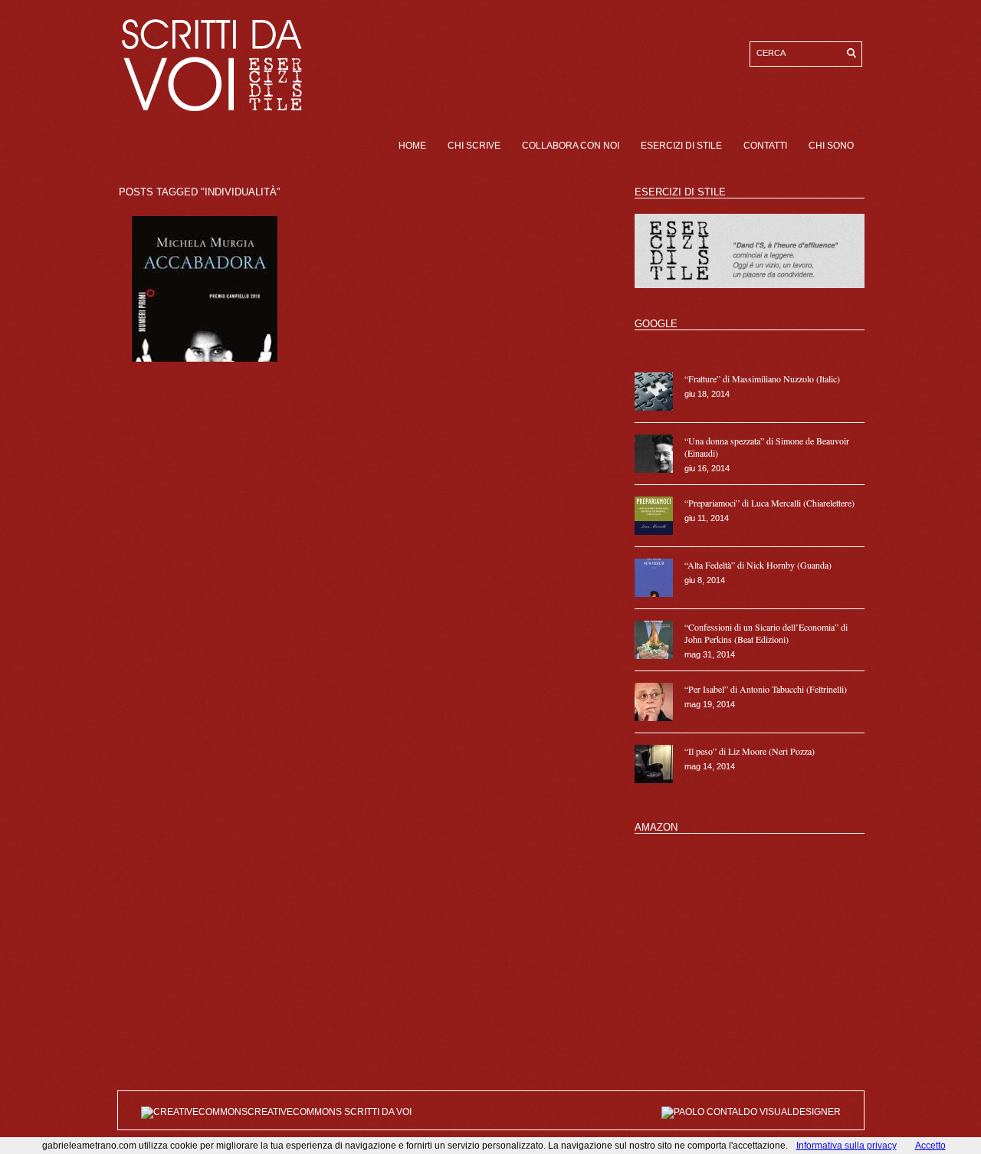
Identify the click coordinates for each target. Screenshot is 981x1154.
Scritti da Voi (378, 1111)
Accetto (930, 1145)
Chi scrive (474, 145)
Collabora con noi (570, 145)
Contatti (765, 145)
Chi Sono (831, 145)
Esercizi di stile (681, 145)
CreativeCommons (296, 1111)
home (412, 145)
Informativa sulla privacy (846, 1145)
